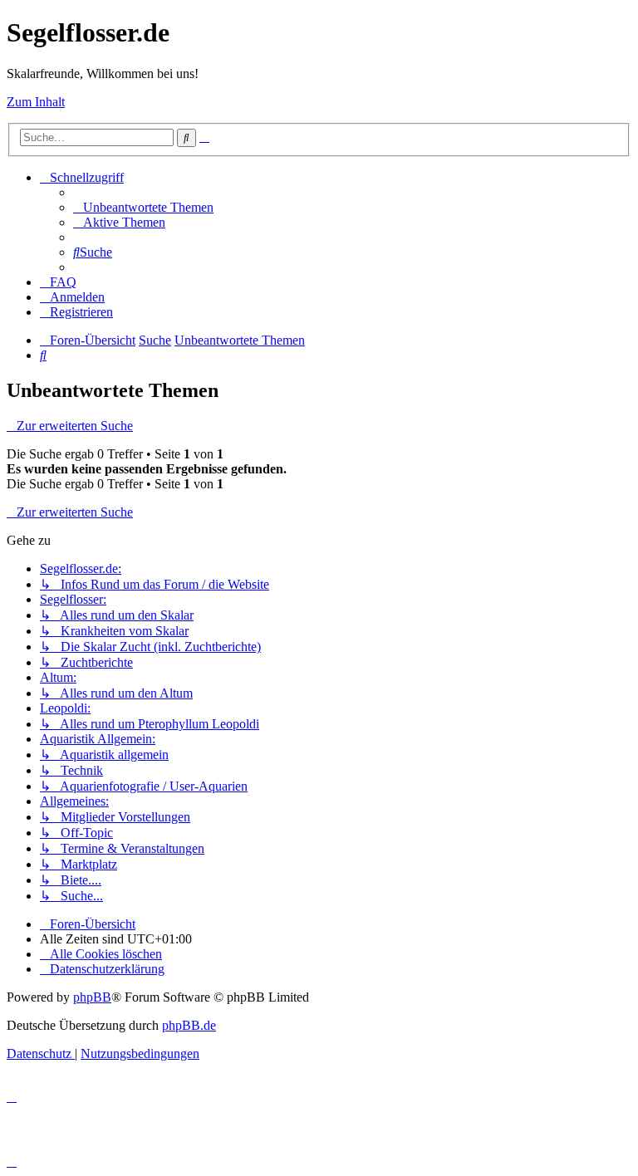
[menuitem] (143, 207)
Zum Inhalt (36, 102)
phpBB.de (189, 1025)
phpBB (92, 997)
